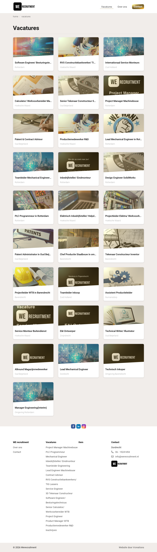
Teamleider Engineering (58, 465)
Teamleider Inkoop (70, 292)
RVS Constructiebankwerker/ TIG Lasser (81, 62)
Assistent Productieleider (118, 292)
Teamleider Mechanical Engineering (34, 177)
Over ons (122, 6)
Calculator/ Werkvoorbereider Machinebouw (38, 101)
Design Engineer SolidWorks (120, 177)
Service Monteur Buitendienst (30, 331)
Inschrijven (51, 530)
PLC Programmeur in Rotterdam (32, 216)
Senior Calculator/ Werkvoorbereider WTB (57, 509)
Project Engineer (54, 516)
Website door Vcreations (131, 547)
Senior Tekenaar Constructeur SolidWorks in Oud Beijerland (91, 101)
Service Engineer (54, 488)
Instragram (84, 426)
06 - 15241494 (122, 452)
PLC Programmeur (55, 452)
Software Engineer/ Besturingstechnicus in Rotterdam (44, 62)
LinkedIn (78, 426)
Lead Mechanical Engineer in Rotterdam (126, 139)
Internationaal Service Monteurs (122, 62)
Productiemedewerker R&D (74, 139)
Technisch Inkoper (115, 369)
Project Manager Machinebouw (122, 101)
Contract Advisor (54, 475)
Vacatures (106, 6)
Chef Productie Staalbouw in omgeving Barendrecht (87, 254)
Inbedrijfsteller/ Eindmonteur (75, 177)
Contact (138, 6)
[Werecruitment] (29, 6)
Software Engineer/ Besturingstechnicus (56, 500)
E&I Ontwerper (67, 331)
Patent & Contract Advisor (29, 139)
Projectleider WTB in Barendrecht (32, 292)
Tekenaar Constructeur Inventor (122, 254)
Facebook (73, 426)
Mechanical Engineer (56, 456)
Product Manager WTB (57, 521)
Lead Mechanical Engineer (74, 369)
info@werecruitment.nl (127, 456)
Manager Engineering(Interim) (31, 407)
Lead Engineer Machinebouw (60, 470)
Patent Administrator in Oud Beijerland (35, 254)
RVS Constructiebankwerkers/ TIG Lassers (61, 482)
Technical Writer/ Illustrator (119, 331)
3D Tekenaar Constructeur (59, 493)
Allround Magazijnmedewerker (31, 369)
